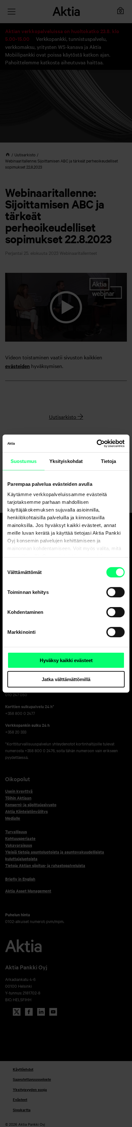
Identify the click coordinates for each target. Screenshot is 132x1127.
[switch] (115, 592)
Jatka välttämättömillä (66, 679)
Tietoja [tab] (108, 461)
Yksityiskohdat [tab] (66, 461)
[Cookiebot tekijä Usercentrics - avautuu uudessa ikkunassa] (97, 443)
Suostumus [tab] (24, 461)
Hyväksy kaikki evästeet (66, 660)
